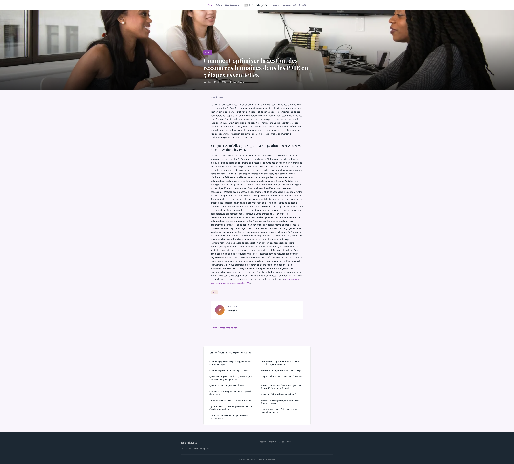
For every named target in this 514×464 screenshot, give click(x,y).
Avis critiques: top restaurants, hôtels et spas (282, 370)
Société (302, 5)
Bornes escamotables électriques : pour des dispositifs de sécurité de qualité (281, 387)
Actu (210, 5)
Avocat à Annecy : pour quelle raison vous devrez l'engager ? (280, 402)
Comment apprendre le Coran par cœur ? (228, 370)
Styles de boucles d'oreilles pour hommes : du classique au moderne (230, 408)
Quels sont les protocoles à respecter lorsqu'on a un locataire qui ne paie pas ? (231, 378)
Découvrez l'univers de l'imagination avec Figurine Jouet (228, 417)
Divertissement (232, 5)
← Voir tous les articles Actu (224, 327)
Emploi (276, 5)
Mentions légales (276, 442)
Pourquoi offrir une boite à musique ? (278, 394)
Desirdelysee (256, 5)
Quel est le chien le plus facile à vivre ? (228, 385)
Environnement (289, 5)
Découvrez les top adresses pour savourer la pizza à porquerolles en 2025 (281, 363)
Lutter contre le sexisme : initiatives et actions (230, 400)
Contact (290, 442)
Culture (218, 5)
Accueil (214, 97)
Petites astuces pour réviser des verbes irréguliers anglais (279, 410)
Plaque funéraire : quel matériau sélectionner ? (282, 378)
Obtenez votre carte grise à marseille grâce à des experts (230, 393)
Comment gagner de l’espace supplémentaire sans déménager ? (230, 363)
